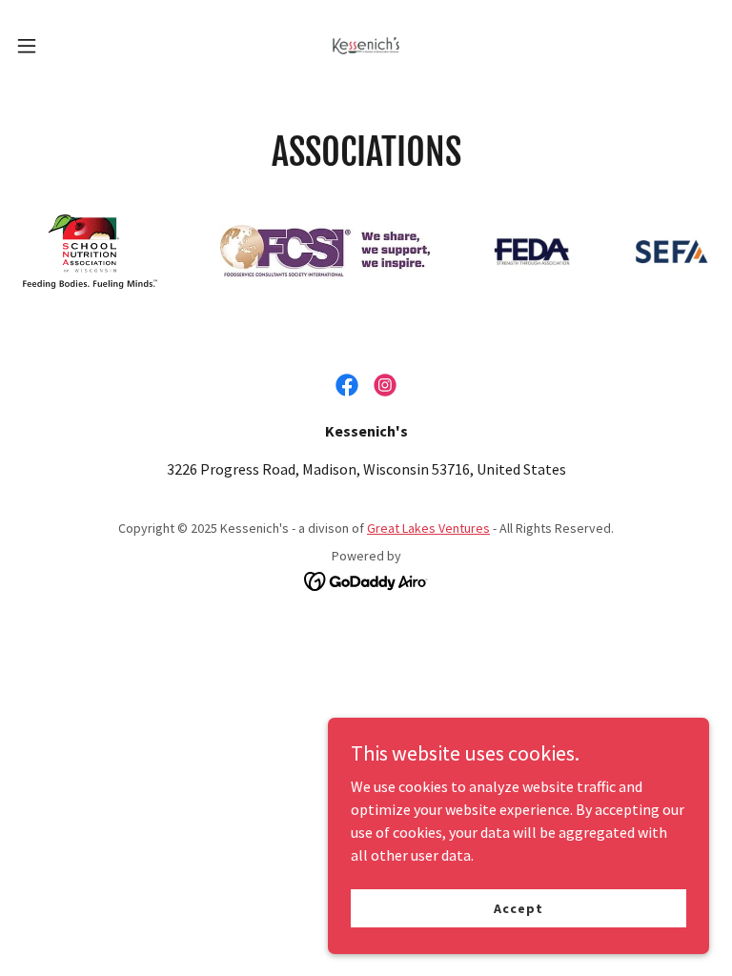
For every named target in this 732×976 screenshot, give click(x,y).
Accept (518, 907)
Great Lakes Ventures (428, 528)
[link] (366, 46)
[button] (61, 46)
